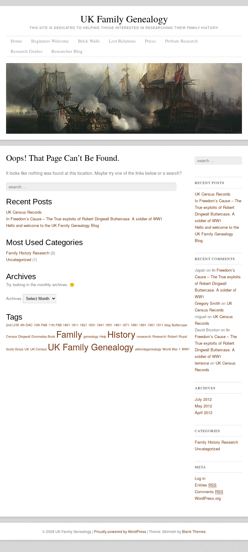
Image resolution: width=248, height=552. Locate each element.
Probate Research (181, 41)
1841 (100, 325)
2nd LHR (12, 325)
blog (168, 325)
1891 (142, 325)
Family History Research (27, 253)
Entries (206, 485)
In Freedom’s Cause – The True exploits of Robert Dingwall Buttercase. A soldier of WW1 (84, 219)
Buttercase (179, 325)
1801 (66, 325)
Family (69, 333)
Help (103, 336)
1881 (134, 325)
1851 (109, 325)
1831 (92, 325)
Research (159, 336)
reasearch (144, 336)
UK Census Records (24, 212)
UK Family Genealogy (124, 18)
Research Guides (26, 51)
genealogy (90, 336)
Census (11, 336)
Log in (200, 478)
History (121, 333)
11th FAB (55, 325)
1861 (117, 325)
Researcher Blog (67, 51)
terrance (202, 363)
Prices (150, 41)
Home (16, 41)
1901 (151, 325)
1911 (159, 325)
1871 (125, 325)
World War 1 (171, 349)
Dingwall (24, 336)
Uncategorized (18, 259)
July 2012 (203, 399)
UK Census (38, 349)
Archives (13, 298)
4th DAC (26, 325)
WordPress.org (208, 498)
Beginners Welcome (50, 41)
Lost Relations (122, 41)
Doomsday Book (43, 336)
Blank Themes (194, 531)
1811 (75, 325)
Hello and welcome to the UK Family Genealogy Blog (52, 225)
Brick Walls (89, 41)
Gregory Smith (207, 303)
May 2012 (203, 406)
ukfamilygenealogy (148, 349)
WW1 (186, 349)
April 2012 (203, 412)
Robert (173, 336)
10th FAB (40, 325)
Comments (209, 491)
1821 (83, 325)
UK (26, 349)
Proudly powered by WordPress (120, 531)
